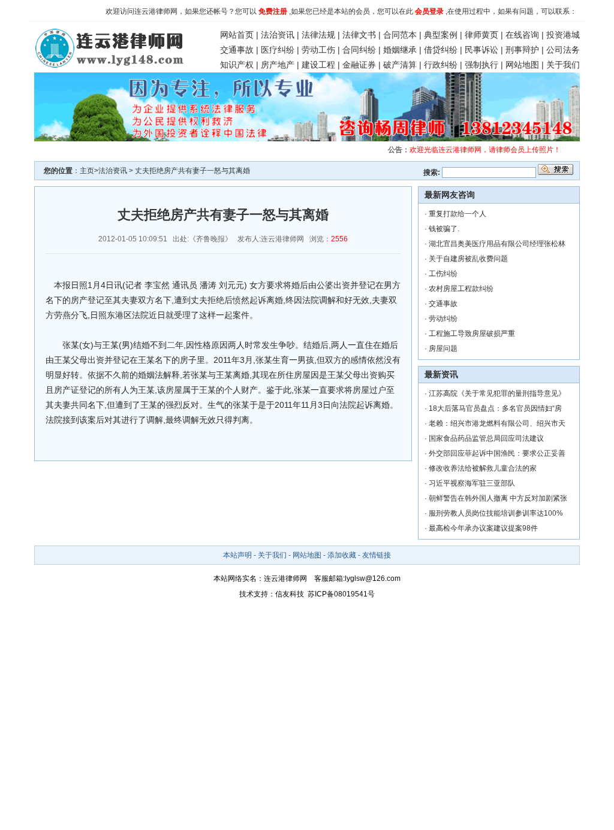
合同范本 (400, 35)
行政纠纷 (441, 64)
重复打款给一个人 (457, 214)
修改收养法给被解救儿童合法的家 (483, 468)
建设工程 (318, 64)
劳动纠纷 (443, 318)
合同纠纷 (359, 49)
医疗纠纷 (277, 49)
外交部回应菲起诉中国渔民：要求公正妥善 (497, 453)
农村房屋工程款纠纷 (461, 288)
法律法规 (318, 35)
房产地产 (277, 64)
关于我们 (563, 64)
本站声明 (237, 555)
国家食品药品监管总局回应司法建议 (486, 438)
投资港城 (563, 35)
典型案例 (441, 35)
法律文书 (359, 35)
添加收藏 (341, 555)
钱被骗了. (444, 229)
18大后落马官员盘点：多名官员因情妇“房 (495, 408)
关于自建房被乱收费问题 (468, 259)
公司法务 (563, 49)
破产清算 (400, 64)
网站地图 (522, 64)
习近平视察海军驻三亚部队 (472, 483)
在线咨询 (522, 35)
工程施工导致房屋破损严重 (472, 333)
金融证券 (359, 64)
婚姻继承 (400, 49)
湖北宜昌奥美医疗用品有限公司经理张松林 (497, 244)
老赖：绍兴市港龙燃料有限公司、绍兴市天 (497, 423)
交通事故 (237, 49)
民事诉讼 (481, 49)
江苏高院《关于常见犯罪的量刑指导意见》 (497, 393)
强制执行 (481, 64)
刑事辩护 (522, 49)
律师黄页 (481, 35)
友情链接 (376, 555)
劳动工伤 (318, 49)
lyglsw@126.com (373, 578)
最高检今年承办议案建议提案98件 (483, 528)
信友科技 (289, 594)
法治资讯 (277, 35)
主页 (87, 170)
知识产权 (237, 64)
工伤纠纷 (443, 273)
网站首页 (237, 35)
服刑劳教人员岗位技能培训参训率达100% (496, 513)
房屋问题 (443, 348)
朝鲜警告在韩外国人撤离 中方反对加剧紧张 (498, 498)
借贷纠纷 (441, 49)
